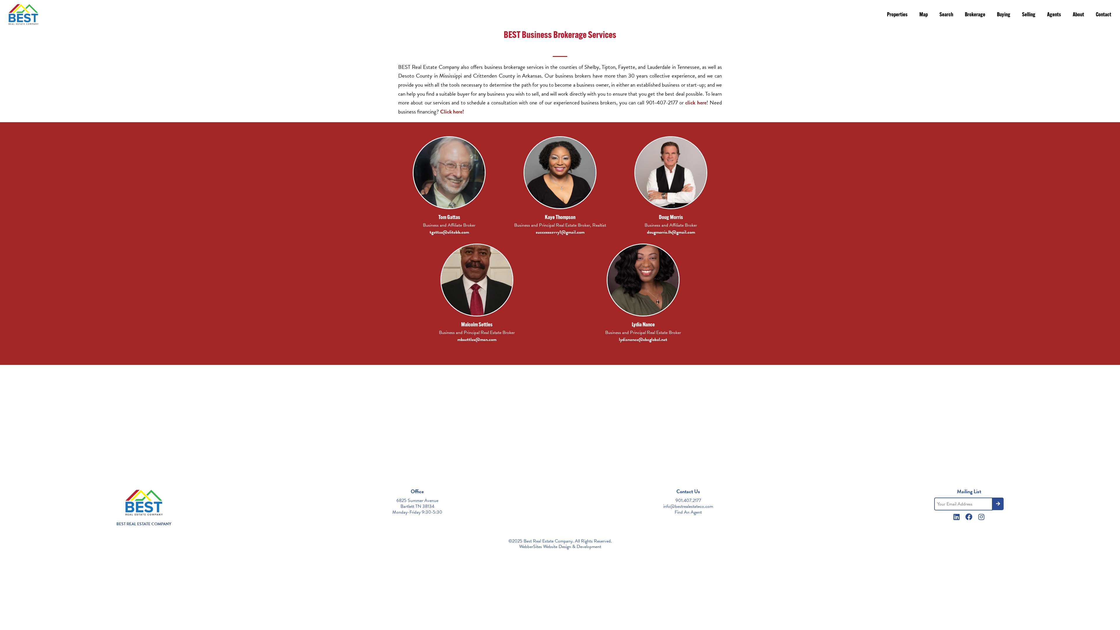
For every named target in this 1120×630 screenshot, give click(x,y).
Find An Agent (688, 512)
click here (695, 102)
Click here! (452, 111)
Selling (1028, 15)
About (1078, 15)
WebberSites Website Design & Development (560, 546)
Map (923, 15)
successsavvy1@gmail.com (560, 232)
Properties (897, 15)
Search (946, 15)
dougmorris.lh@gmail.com (671, 232)
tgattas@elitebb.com (449, 232)
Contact (1103, 15)
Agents (1054, 15)
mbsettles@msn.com (476, 339)
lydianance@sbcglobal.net (643, 339)
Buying (1003, 15)
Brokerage (975, 15)
